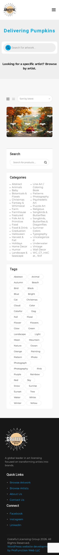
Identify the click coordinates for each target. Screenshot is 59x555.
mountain (34, 340)
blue (16, 294)
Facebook (16, 513)
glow (16, 328)
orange (18, 351)
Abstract (17, 184)
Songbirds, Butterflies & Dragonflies (40, 221)
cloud (17, 305)
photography (21, 368)
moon (17, 340)
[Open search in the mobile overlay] (29, 48)
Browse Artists (19, 488)
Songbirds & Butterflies (40, 214)
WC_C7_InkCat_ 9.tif (41, 254)
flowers (34, 322)
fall (16, 317)
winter (17, 403)
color (32, 305)
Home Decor (19, 246)
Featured (17, 215)
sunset (17, 391)
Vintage (37, 246)
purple (17, 374)
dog (33, 311)
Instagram (16, 519)
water (17, 397)
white (32, 397)
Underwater (40, 243)
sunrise (33, 385)
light (37, 334)
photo (34, 357)
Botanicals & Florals (19, 195)
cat (16, 299)
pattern (18, 357)
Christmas (18, 199)
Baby (15, 190)
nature (17, 345)
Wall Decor (39, 249)
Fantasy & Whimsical (18, 204)
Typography (40, 233)
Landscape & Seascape (19, 254)
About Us (16, 494)
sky (29, 380)
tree (32, 391)
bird (16, 288)
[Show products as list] (13, 99)
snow (17, 385)
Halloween (18, 233)
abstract (18, 276)
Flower (17, 322)
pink (39, 368)
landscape (20, 334)
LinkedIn (15, 525)
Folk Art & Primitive (18, 220)
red (16, 380)
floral (30, 317)
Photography (41, 196)
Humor (16, 249)
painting (35, 351)
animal (35, 276)
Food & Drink (20, 227)
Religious (38, 209)
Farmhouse (19, 212)
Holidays (17, 243)
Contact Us (17, 499)
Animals (17, 187)
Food (15, 224)
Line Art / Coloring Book (38, 187)
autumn (18, 282)
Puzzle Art (39, 205)
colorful (18, 311)
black (31, 288)
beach (35, 282)
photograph (20, 363)
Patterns (38, 193)
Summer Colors (38, 229)
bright (31, 294)
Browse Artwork (20, 482)
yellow (33, 403)
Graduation (19, 230)
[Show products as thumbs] (8, 99)
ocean (34, 345)
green (31, 328)
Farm (15, 209)
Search (44, 162)
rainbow (35, 374)
